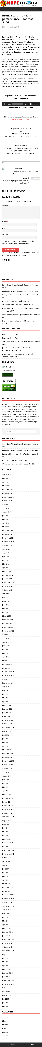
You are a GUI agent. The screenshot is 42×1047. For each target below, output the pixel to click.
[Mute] (30, 104)
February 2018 (7, 843)
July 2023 (5, 601)
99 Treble (5, 1017)
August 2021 (6, 687)
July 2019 (5, 780)
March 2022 (6, 661)
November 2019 (8, 765)
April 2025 (5, 523)
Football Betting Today (10, 422)
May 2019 (5, 787)
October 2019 (7, 768)
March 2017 (6, 884)
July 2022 (5, 646)
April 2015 (5, 965)
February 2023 (7, 620)
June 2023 (5, 605)
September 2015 (8, 951)
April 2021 (5, 701)
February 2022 (7, 664)
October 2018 (7, 813)
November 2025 (8, 501)
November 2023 (8, 586)
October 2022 (7, 635)
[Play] (5, 104)
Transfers (5, 1036)
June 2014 (5, 1003)
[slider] (35, 104)
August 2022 (6, 642)
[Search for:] (21, 431)
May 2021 (5, 698)
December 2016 (8, 895)
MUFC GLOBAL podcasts (21, 119)
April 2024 (5, 568)
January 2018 (7, 846)
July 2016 (5, 913)
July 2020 (5, 735)
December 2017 (8, 850)
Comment (6, 205)
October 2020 (7, 724)
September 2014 (8, 992)
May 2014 (5, 1006)
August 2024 (6, 553)
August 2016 (6, 910)
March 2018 (6, 839)
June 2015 (5, 958)
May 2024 (5, 564)
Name (4, 222)
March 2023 (6, 616)
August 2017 (6, 865)
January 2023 (7, 623)
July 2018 (5, 824)
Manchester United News (9, 370)
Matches (5, 1025)
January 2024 (7, 579)
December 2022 (8, 627)
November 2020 (8, 720)
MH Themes (34, 1045)
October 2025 (7, 504)
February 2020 (7, 754)
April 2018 (5, 835)
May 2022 (5, 653)
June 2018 (5, 828)
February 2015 (7, 973)
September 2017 (8, 861)
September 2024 (8, 549)
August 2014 (6, 995)
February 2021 (7, 709)
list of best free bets (27, 412)
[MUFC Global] (21, 5)
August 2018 (6, 820)
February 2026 (7, 490)
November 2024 (8, 542)
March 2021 (6, 705)
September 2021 (8, 683)
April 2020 (5, 746)
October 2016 (7, 902)
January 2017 (7, 891)
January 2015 (7, 977)
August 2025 (6, 512)
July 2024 (5, 556)
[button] (38, 9)
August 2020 (6, 731)
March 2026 (6, 486)
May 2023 (5, 608)
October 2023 (7, 590)
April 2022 (5, 657)
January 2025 (7, 534)
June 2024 (5, 560)
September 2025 (8, 508)
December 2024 (8, 538)
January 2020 (7, 757)
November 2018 (8, 809)
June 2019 (5, 783)
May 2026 (5, 478)
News (4, 1028)
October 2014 (7, 988)
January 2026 (7, 493)
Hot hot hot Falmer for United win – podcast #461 (20, 291)
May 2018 (5, 832)
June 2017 (5, 872)
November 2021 (8, 675)
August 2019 (6, 776)
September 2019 (8, 772)
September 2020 (8, 728)
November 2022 (8, 631)
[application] (21, 104)
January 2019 (7, 802)
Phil (17, 27)
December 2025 (8, 497)
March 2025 (6, 527)
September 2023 (8, 594)
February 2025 (7, 530)
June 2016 (5, 917)
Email (4, 228)
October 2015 (7, 947)
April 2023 (5, 612)
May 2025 (5, 519)
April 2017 (5, 880)
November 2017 (8, 854)
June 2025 (5, 516)
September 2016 (8, 906)
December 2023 (8, 583)
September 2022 (8, 638)
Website (5, 235)
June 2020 (5, 739)
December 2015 (8, 939)
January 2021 (7, 713)
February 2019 (7, 798)
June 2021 (5, 694)
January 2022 (7, 668)
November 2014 (8, 984)
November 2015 (8, 943)
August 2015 (6, 954)
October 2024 (7, 545)
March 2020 (6, 750)
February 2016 (7, 932)
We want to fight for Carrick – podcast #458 (18, 305)
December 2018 (8, 806)
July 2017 (5, 869)
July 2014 (5, 999)
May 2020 (5, 742)
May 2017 (5, 876)
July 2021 (5, 690)
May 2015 (5, 962)
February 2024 (7, 575)
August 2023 (6, 597)
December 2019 (8, 761)
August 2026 (6, 475)
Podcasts (5, 1032)
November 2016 (8, 899)
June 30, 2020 (8, 27)
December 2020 (8, 716)
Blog (4, 1021)
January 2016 (7, 936)
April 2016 (5, 925)
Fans (16, 334)
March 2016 (6, 928)
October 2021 (7, 679)
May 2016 (5, 921)
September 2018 (8, 817)
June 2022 (5, 649)
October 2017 (7, 858)
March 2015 (6, 969)
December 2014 (8, 980)
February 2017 (7, 887)
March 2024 (6, 571)
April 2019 (5, 791)
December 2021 (8, 672)
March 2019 (6, 794)
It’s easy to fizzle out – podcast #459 (15, 301)
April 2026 (5, 482)
